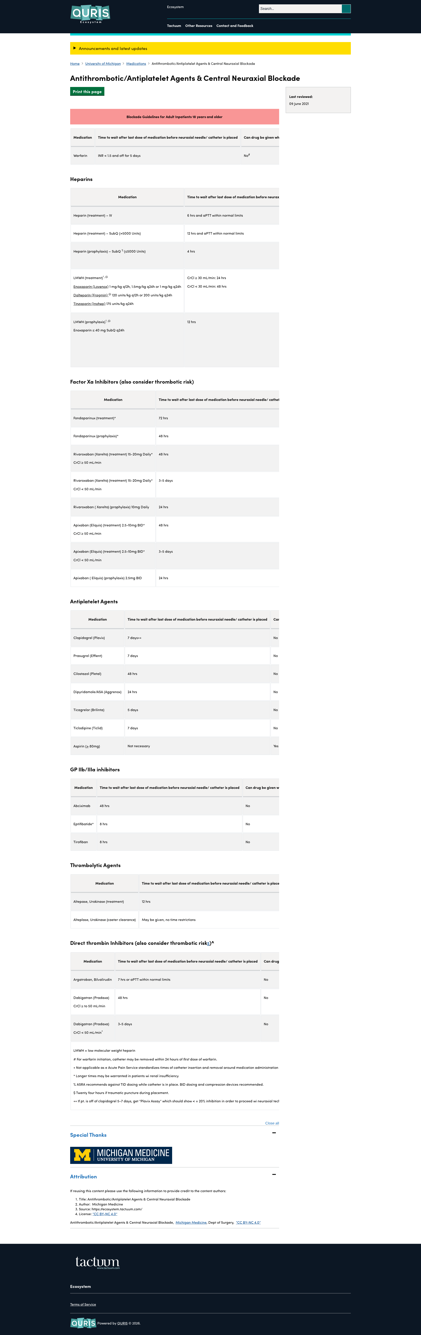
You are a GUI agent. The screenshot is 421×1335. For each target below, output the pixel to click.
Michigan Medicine (191, 1222)
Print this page (87, 91)
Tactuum (174, 25)
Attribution (83, 1176)
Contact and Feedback (234, 25)
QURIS (122, 1323)
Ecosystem (175, 7)
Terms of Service (83, 1304)
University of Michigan (103, 63)
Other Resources (198, 25)
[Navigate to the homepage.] (91, 14)
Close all (272, 1123)
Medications (136, 63)
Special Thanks (88, 1134)
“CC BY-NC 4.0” (105, 1214)
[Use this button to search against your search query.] (346, 9)
